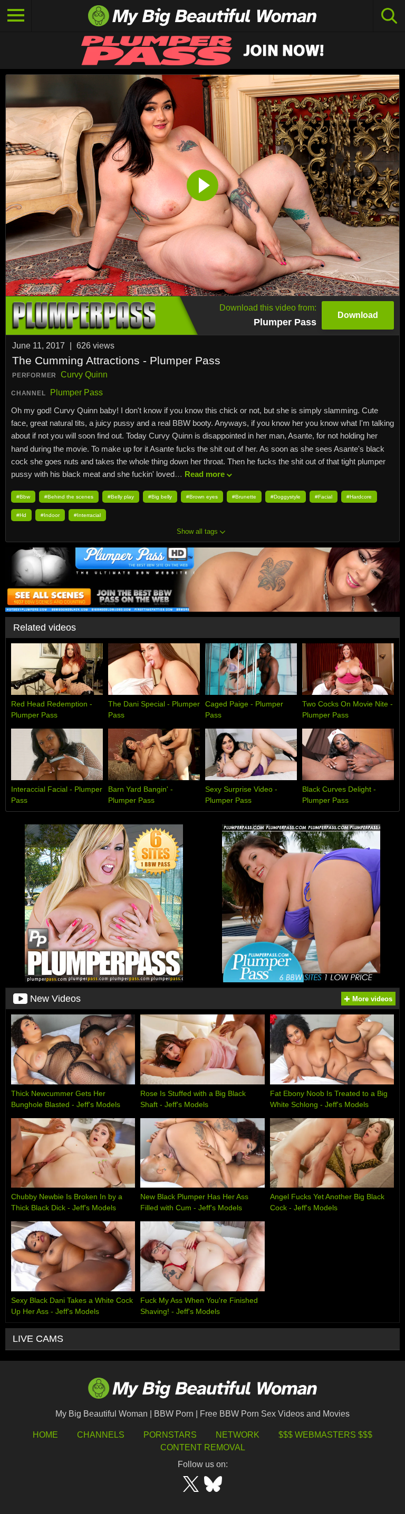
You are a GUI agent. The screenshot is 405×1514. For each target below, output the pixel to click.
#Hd (21, 515)
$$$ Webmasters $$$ (325, 1434)
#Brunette (244, 497)
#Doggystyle (286, 497)
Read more (205, 474)
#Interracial (87, 515)
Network (237, 1434)
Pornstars (170, 1434)
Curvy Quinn (84, 374)
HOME (45, 1434)
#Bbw (23, 497)
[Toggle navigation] (16, 16)
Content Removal (202, 1447)
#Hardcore (359, 497)
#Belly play (121, 497)
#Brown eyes (202, 497)
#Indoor (50, 515)
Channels (100, 1434)
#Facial (323, 497)
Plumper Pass (76, 392)
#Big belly (160, 497)
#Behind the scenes (68, 497)
